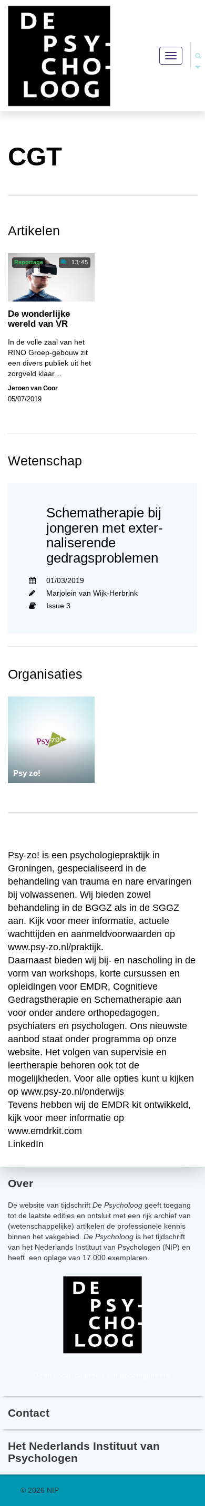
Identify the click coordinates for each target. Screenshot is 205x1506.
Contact (28, 1413)
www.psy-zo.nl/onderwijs (72, 1091)
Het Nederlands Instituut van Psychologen (84, 1452)
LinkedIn (26, 1144)
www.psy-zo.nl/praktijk (54, 947)
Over (20, 1183)
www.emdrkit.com (45, 1131)
